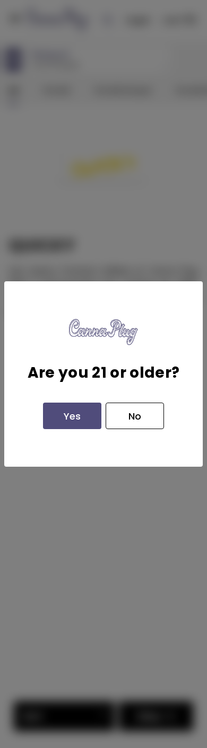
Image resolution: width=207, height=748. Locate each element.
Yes (72, 416)
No (134, 416)
